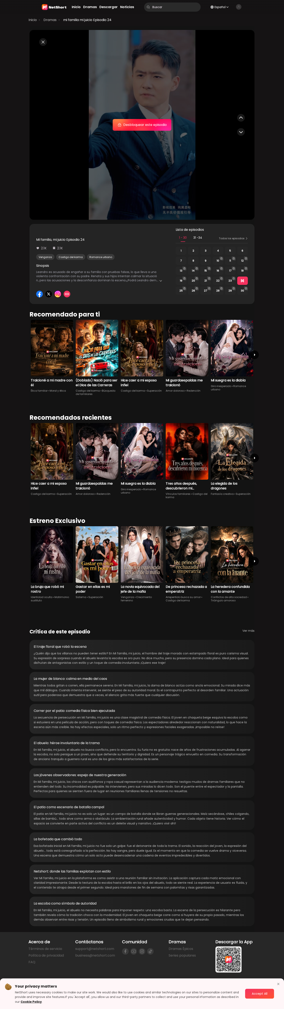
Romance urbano (100, 257)
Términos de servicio (45, 948)
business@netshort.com (95, 955)
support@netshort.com (94, 948)
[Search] (148, 7)
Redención (193, 390)
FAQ (31, 962)
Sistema (81, 597)
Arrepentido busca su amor (183, 597)
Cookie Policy (31, 1002)
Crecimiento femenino (136, 598)
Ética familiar (39, 390)
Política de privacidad (46, 955)
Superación (154, 390)
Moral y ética (58, 390)
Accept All (259, 993)
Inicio (32, 19)
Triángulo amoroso (223, 600)
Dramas (50, 19)
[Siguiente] (254, 354)
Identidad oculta (41, 597)
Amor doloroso (175, 390)
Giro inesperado (221, 386)
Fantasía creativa (222, 494)
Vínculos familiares (178, 494)
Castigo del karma (71, 257)
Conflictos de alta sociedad (229, 597)
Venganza (45, 257)
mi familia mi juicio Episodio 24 (87, 19)
